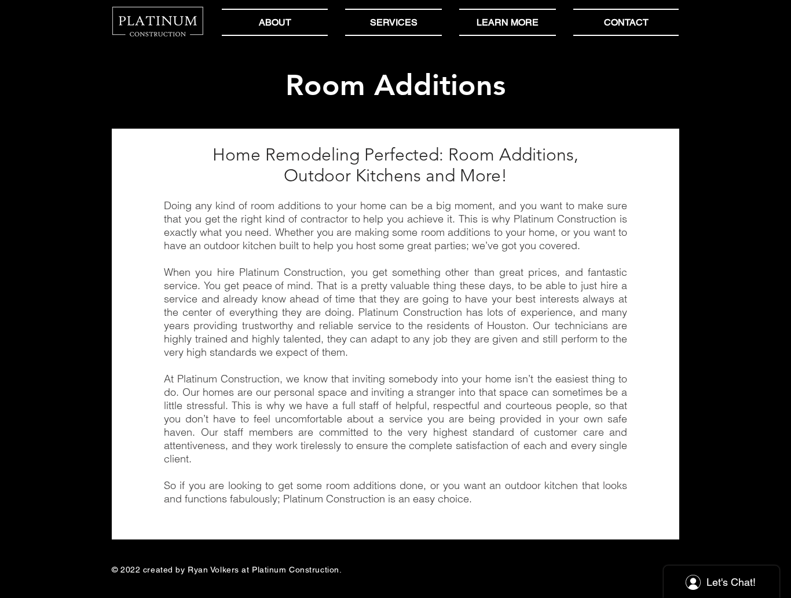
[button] (508, 22)
